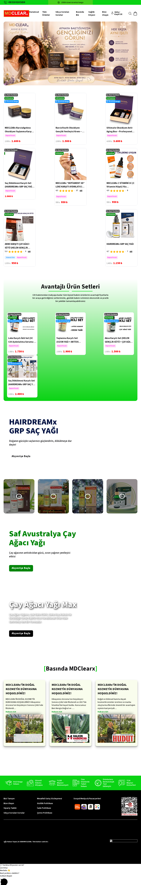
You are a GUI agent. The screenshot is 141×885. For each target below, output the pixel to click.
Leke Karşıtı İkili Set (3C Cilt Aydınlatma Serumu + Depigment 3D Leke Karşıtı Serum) (22, 344)
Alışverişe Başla (21, 456)
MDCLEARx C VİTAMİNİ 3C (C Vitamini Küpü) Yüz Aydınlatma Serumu (120, 187)
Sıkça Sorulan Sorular (62, 13)
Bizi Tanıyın (9, 798)
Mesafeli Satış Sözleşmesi (49, 798)
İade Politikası (44, 808)
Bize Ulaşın (105, 13)
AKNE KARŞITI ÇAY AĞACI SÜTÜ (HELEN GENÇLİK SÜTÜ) (17, 247)
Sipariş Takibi (10, 808)
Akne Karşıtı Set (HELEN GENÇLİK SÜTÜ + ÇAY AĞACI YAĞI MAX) (118, 342)
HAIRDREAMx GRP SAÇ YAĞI (120, 244)
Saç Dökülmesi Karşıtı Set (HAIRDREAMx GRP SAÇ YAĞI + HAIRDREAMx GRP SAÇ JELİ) (19, 187)
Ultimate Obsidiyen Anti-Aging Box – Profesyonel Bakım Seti (120, 131)
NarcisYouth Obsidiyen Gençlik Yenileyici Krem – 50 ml (70, 131)
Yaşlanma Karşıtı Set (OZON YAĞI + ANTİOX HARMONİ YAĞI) (67, 342)
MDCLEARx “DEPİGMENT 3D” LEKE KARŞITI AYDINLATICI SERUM (70, 187)
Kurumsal (34, 11)
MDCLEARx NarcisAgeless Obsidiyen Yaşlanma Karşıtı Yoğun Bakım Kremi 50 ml (19, 131)
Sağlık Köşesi (91, 13)
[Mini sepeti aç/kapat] (135, 13)
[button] (19, 496)
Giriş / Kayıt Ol (118, 13)
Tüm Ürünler (46, 13)
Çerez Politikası (44, 812)
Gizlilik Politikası (45, 803)
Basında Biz (80, 13)
